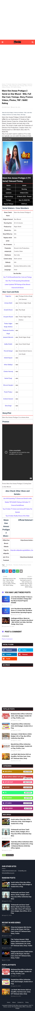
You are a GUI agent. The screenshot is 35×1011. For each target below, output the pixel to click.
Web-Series (16, 808)
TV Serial (8, 84)
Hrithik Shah (6, 107)
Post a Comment (7, 639)
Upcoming (16, 803)
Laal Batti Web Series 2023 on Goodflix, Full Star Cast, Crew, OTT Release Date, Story (21, 756)
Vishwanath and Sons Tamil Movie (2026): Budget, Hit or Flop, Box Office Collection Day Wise (21, 833)
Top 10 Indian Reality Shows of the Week (17, 516)
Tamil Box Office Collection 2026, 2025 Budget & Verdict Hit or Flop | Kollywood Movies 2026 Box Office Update (22, 845)
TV (16, 792)
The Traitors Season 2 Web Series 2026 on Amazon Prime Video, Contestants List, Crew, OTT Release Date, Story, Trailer (21, 942)
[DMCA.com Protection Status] (8, 856)
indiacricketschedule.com (9, 871)
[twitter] (25, 650)
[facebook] (9, 650)
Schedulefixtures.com (8, 873)
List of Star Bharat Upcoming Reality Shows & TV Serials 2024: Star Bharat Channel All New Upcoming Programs (21, 610)
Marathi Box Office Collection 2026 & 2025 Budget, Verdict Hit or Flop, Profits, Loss (21, 746)
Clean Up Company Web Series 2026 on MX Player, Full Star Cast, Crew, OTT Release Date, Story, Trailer (21, 930)
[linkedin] (9, 654)
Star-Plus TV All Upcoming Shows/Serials (18, 281)
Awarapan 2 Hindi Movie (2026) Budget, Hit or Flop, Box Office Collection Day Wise (21, 736)
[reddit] (9, 658)
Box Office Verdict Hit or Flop (16, 777)
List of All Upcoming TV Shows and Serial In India (17, 498)
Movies (16, 787)
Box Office (16, 771)
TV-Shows (16, 798)
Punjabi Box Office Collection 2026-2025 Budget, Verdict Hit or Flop (22, 726)
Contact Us (20, 1002)
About (14, 1002)
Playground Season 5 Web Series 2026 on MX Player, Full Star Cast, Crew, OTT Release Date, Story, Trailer (22, 955)
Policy (27, 1002)
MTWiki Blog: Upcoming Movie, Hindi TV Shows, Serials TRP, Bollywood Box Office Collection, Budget (18, 1007)
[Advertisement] (17, 20)
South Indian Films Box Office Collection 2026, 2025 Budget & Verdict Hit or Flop (21, 821)
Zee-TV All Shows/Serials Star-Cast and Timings (17, 277)
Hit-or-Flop (16, 782)
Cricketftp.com (22, 871)
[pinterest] (25, 654)
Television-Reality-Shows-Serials (22, 565)
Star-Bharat (9, 565)
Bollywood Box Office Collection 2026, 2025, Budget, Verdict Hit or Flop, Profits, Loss (21, 716)
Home (3, 84)
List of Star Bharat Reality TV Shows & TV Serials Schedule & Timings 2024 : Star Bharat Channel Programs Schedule (21, 599)
